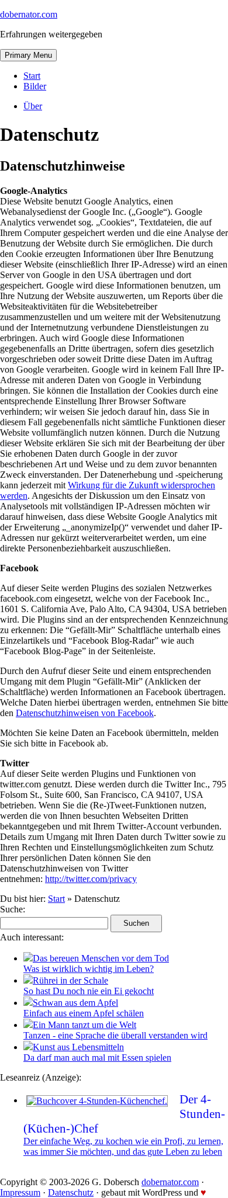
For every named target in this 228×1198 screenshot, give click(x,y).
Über (32, 106)
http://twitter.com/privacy (91, 879)
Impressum (20, 1192)
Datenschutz (71, 1192)
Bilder (34, 86)
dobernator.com (28, 14)
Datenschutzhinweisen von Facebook (85, 713)
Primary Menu (28, 55)
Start (31, 76)
